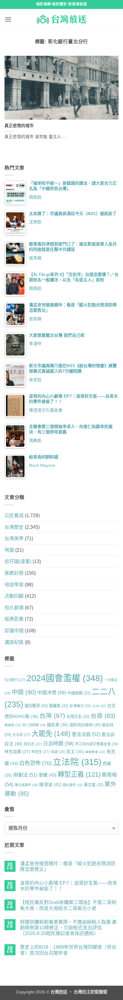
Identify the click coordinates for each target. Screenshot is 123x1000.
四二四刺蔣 (34, 725)
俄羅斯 (58, 706)
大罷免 (51, 734)
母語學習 (14, 584)
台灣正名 (78, 716)
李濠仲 (35, 343)
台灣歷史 (14, 527)
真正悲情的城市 (19, 125)
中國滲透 (51, 692)
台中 (99, 706)
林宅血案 (17, 751)
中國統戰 (78, 693)
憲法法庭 (86, 734)
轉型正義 (79, 774)
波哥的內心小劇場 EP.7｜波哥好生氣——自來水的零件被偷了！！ (68, 885)
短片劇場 (14, 607)
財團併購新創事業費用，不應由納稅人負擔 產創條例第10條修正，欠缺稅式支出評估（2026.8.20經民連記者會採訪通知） (68, 927)
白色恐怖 (35, 763)
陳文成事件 (26, 785)
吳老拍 (35, 379)
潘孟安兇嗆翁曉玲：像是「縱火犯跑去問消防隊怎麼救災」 (68, 866)
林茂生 (40, 752)
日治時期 (58, 743)
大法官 (21, 735)
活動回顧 (14, 596)
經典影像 (14, 619)
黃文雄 (93, 785)
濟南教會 (95, 752)
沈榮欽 (35, 222)
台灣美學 (14, 538)
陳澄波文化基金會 (45, 410)
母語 (58, 752)
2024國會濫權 (65, 678)
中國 (24, 692)
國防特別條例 (85, 725)
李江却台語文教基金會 (96, 744)
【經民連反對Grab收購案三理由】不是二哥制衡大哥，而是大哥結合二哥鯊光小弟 (68, 905)
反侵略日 (80, 706)
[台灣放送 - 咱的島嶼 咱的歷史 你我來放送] (61, 19)
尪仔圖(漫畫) (17, 561)
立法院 (77, 762)
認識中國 (14, 630)
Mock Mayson (42, 465)
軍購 (47, 775)
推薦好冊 (14, 573)
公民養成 (14, 515)
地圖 (9, 550)
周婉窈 (35, 197)
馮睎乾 (35, 440)
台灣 (52, 715)
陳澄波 (50, 784)
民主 (75, 751)
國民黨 (57, 724)
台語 (103, 715)
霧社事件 (73, 785)
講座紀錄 (14, 642)
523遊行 (14, 680)
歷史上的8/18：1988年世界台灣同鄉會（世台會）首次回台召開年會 (68, 950)
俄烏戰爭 (36, 706)
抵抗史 (33, 744)
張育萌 (35, 258)
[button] (8, 19)
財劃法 (25, 775)
